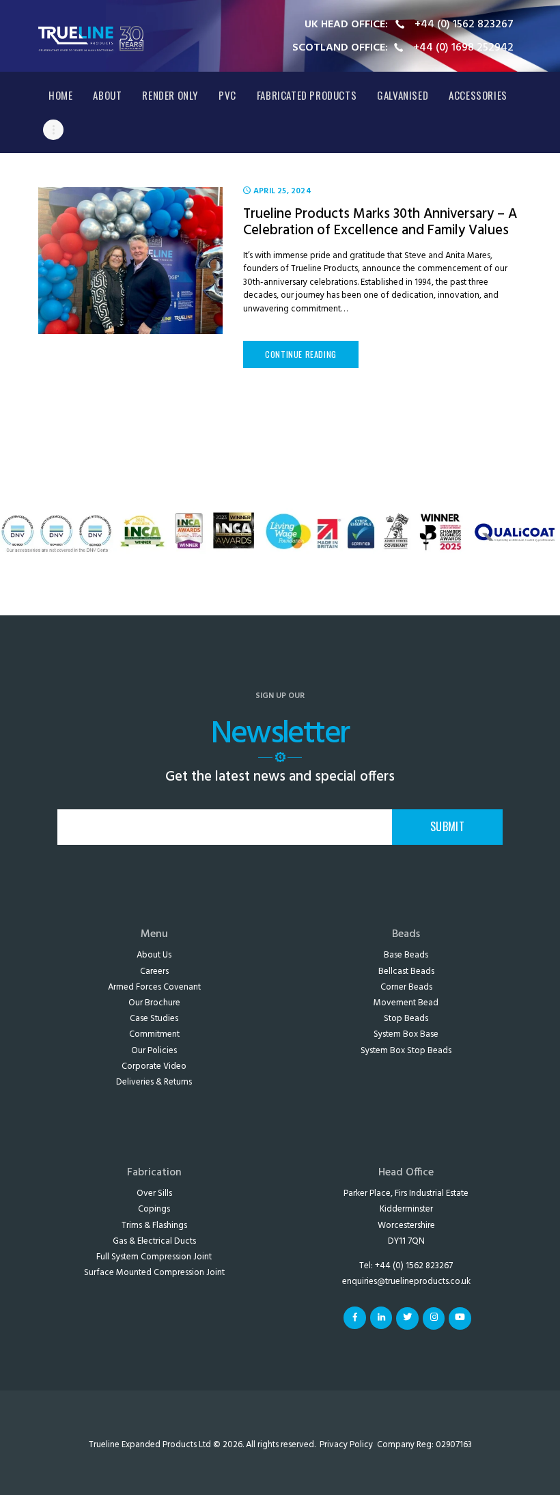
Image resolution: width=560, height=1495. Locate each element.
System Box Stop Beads (406, 1051)
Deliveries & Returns (154, 1082)
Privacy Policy (346, 1445)
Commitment (154, 1034)
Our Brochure (154, 1003)
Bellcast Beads (406, 971)
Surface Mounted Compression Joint (154, 1273)
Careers (154, 971)
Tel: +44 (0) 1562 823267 (406, 1266)
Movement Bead (406, 1003)
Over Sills (154, 1193)
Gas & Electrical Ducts (154, 1241)
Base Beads (406, 955)
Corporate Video (154, 1066)
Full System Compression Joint (154, 1257)
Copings (154, 1209)
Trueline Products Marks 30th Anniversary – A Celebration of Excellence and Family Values (380, 223)
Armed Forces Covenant (154, 987)
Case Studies (154, 1018)
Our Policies (154, 1051)
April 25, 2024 (282, 191)
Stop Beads (406, 1018)
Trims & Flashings (154, 1225)
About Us (154, 955)
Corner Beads (406, 987)
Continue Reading (301, 354)
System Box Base (406, 1034)
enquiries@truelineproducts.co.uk (406, 1281)
